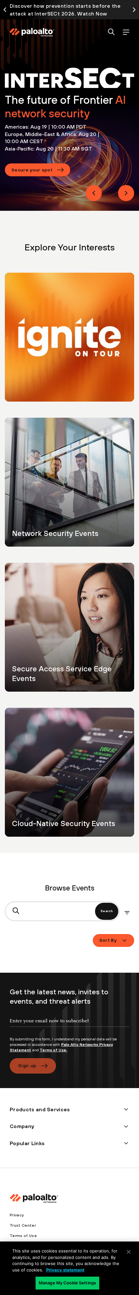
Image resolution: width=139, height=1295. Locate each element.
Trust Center (23, 1225)
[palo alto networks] (31, 32)
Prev (94, 193)
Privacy (17, 1215)
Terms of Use (23, 1235)
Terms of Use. (53, 1050)
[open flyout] (127, 913)
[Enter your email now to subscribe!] (69, 1026)
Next (126, 193)
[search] (111, 32)
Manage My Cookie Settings (67, 1282)
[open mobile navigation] (126, 32)
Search (107, 911)
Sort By (107, 940)
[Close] (129, 1252)
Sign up (27, 1065)
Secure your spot (31, 169)
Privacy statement (65, 1269)
